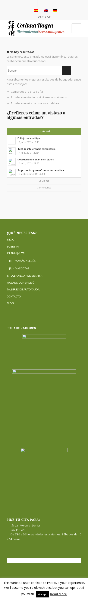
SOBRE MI (13, 246)
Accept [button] (42, 594)
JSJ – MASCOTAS (19, 268)
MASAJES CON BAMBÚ (20, 282)
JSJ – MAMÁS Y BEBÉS (22, 261)
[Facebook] (41, 3)
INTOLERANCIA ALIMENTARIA (24, 275)
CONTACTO (14, 296)
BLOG (10, 303)
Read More (58, 594)
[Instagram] (47, 3)
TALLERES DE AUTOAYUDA (23, 289)
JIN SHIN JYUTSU (16, 253)
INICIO (10, 239)
